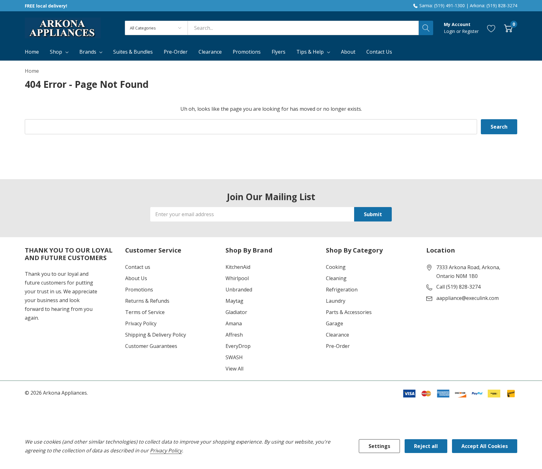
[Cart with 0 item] (508, 28)
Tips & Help (310, 51)
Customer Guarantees (151, 346)
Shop (56, 51)
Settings (379, 446)
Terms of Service (145, 312)
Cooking (336, 267)
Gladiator (236, 312)
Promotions (139, 289)
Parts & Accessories (349, 312)
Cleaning (336, 278)
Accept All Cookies (484, 446)
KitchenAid (238, 267)
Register (470, 31)
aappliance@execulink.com (467, 298)
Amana (234, 323)
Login (450, 31)
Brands (87, 51)
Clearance (337, 334)
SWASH (234, 357)
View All (234, 368)
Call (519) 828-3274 (458, 286)
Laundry (335, 300)
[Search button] (426, 28)
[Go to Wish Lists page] (491, 28)
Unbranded (239, 289)
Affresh (234, 334)
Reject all (426, 446)
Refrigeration (342, 289)
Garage (334, 323)
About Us (136, 278)
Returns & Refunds (147, 300)
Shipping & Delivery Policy (155, 334)
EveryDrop (238, 346)
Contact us (137, 267)
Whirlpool (237, 278)
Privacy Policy (141, 323)
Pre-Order (338, 346)
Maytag (234, 300)
